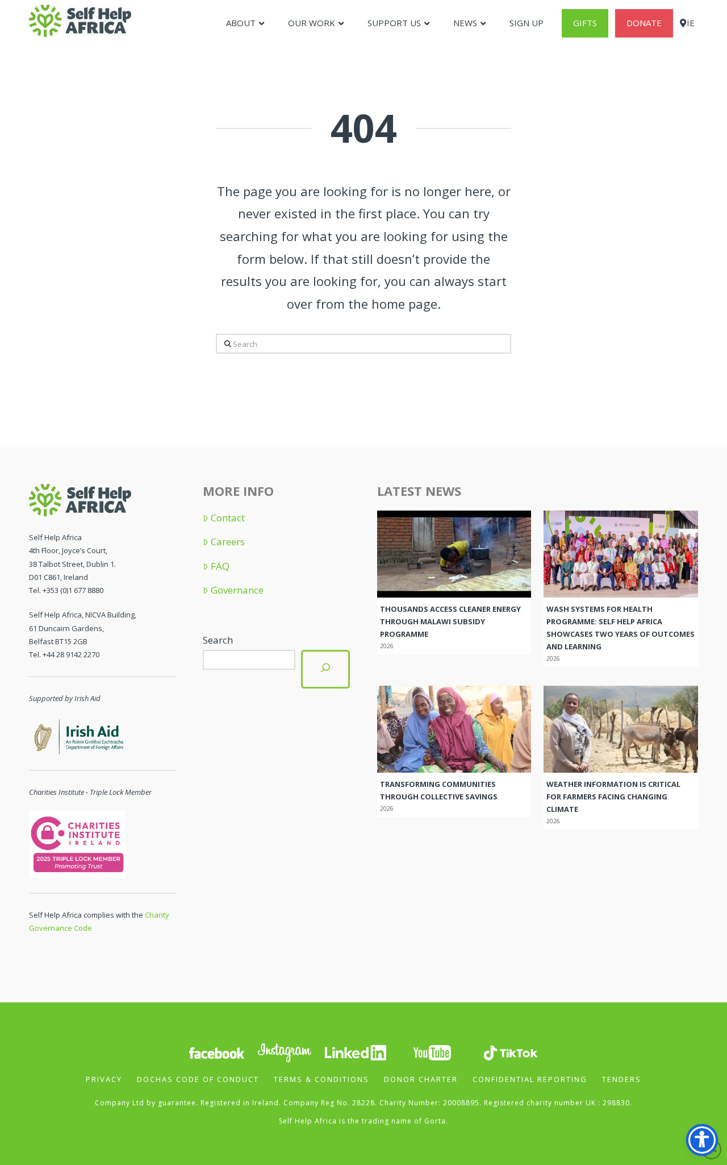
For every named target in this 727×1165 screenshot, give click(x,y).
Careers (228, 542)
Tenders (621, 1079)
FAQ (220, 566)
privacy (104, 1079)
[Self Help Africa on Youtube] (432, 1051)
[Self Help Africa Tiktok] (511, 1051)
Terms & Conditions (321, 1079)
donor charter (421, 1079)
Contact (228, 518)
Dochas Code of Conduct (198, 1079)
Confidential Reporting (530, 1079)
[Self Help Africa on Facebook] (216, 1051)
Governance (237, 590)
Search (218, 639)
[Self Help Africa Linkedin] (354, 1051)
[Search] (325, 669)
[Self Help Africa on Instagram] (285, 1051)
